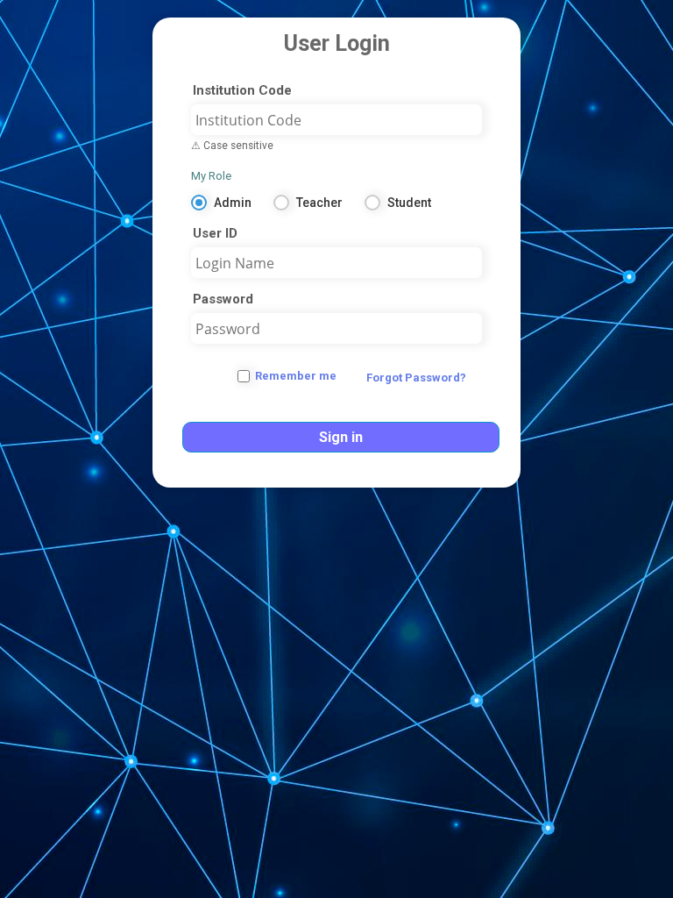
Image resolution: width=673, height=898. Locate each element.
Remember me (295, 375)
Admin (232, 203)
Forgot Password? (416, 377)
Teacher (319, 203)
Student (409, 203)
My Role (211, 175)
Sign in (341, 437)
